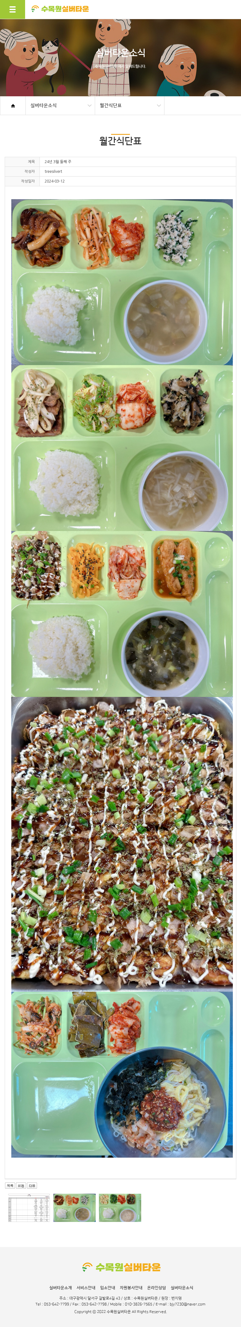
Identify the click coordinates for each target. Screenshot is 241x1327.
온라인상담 (156, 1288)
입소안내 (107, 1288)
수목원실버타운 (60, 21)
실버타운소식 (182, 1288)
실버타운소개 (60, 1288)
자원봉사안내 (131, 1288)
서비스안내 (86, 1288)
